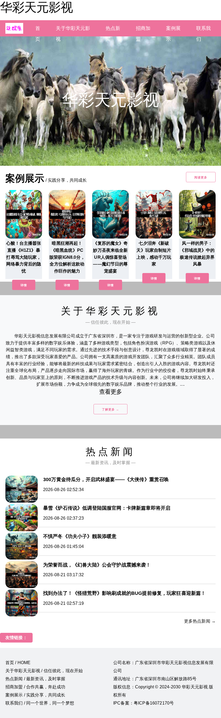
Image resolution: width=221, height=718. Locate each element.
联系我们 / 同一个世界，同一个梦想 (39, 703)
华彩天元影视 (36, 7)
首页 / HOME (17, 662)
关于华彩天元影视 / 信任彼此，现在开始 (44, 670)
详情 (23, 285)
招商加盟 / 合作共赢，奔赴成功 (35, 687)
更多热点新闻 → (200, 621)
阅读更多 (200, 177)
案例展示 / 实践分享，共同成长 (35, 695)
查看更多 (110, 391)
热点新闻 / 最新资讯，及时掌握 (35, 678)
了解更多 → (110, 409)
